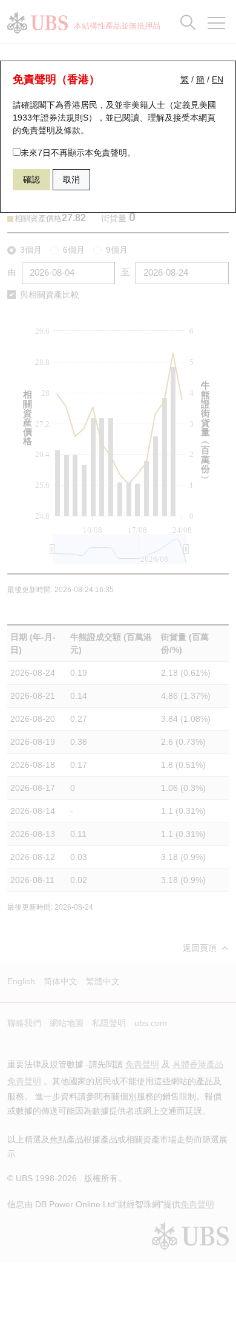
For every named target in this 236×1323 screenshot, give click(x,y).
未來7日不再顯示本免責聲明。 (78, 153)
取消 (71, 179)
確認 (31, 179)
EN (217, 79)
